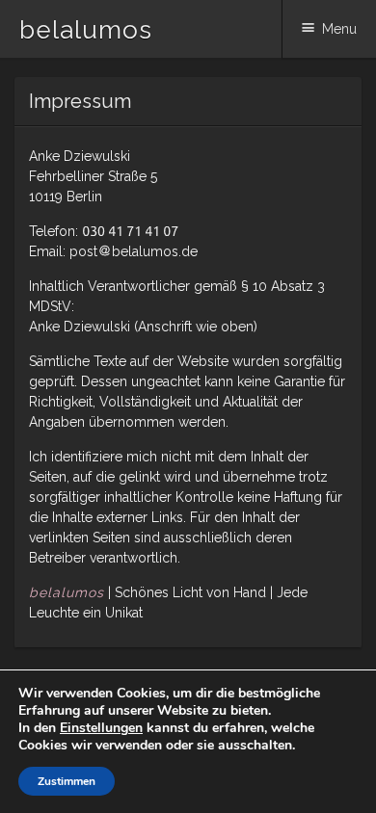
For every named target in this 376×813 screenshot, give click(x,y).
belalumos (85, 29)
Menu (339, 29)
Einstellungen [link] (101, 728)
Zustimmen (66, 781)
